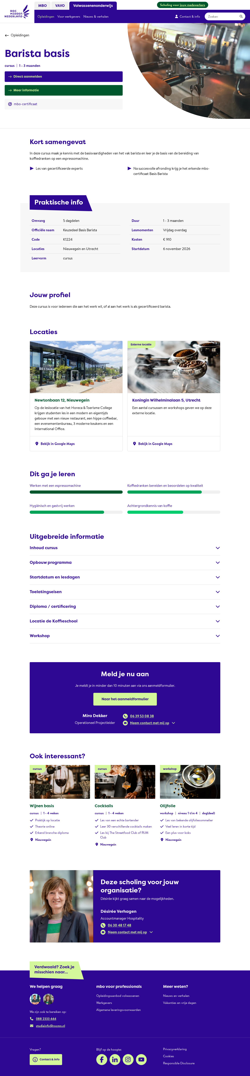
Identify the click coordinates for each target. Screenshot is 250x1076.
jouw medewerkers (192, 5)
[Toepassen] (241, 16)
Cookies (168, 1056)
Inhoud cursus (44, 548)
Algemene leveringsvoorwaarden (118, 1010)
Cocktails (104, 805)
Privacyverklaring (175, 1049)
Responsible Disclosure (179, 1063)
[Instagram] (128, 1059)
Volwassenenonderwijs (93, 5)
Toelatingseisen (46, 591)
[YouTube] (141, 1059)
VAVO (60, 5)
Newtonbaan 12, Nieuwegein (62, 400)
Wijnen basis (42, 805)
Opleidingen (46, 16)
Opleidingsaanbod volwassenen (117, 996)
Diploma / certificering (53, 606)
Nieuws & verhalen (96, 16)
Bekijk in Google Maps (55, 443)
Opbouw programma (51, 562)
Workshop (40, 635)
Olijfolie (167, 805)
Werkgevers (104, 1003)
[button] (149, 722)
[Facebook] (101, 1059)
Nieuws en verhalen (176, 996)
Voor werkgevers (68, 16)
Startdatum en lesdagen (55, 577)
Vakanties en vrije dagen (179, 1003)
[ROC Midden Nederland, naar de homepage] (17, 11)
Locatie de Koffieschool (54, 621)
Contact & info (190, 16)
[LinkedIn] (115, 1059)
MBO (42, 5)
